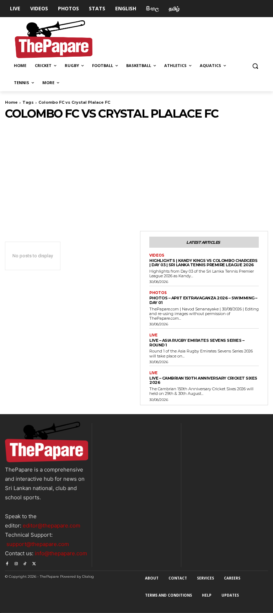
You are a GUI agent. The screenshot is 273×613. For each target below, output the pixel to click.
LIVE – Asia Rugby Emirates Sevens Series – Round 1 (196, 342)
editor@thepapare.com (51, 525)
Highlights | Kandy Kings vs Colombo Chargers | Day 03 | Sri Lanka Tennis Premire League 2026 (203, 263)
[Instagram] (15, 562)
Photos (158, 293)
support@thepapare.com (37, 544)
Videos (156, 255)
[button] (255, 65)
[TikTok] (25, 562)
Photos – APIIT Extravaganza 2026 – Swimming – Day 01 (203, 300)
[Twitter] (34, 562)
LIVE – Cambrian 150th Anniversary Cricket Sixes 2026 (203, 380)
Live (153, 335)
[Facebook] (7, 562)
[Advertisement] (136, 174)
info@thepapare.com (61, 553)
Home (11, 102)
